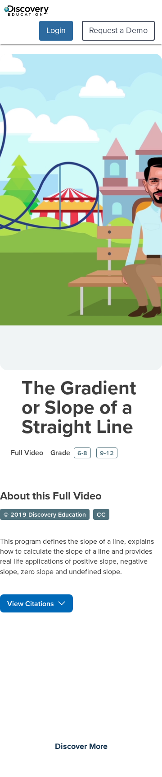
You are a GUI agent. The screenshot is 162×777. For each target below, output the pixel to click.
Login (56, 30)
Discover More (81, 747)
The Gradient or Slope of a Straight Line (79, 406)
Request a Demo (118, 30)
